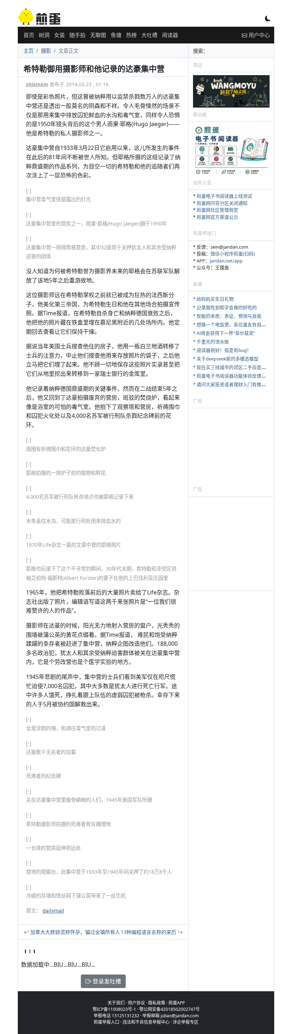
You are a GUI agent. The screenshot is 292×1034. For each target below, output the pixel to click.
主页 (28, 50)
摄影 (46, 50)
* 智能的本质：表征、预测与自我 (227, 316)
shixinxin (37, 84)
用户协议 (136, 1003)
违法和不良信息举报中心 (146, 1022)
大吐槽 (149, 34)
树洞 (44, 34)
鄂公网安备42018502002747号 (169, 1009)
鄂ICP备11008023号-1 (114, 1009)
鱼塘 (116, 34)
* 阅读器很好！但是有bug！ (222, 350)
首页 (29, 34)
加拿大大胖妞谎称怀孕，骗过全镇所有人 (74, 932)
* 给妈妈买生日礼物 (213, 299)
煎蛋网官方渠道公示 (217, 217)
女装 (59, 34)
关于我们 (116, 1003)
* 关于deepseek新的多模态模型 (226, 358)
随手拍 (77, 34)
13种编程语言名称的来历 (149, 932)
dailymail (53, 910)
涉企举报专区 (185, 1022)
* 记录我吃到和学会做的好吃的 (225, 307)
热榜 (131, 34)
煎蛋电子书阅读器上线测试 (224, 196)
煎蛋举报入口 (106, 1022)
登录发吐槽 (106, 981)
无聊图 (98, 34)
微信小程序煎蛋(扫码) (232, 253)
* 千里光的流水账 (211, 341)
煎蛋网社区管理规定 (217, 210)
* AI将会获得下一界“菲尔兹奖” (224, 333)
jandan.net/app (226, 261)
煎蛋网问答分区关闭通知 (222, 203)
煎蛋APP (176, 1003)
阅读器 (170, 34)
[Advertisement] (231, 446)
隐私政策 (156, 1003)
